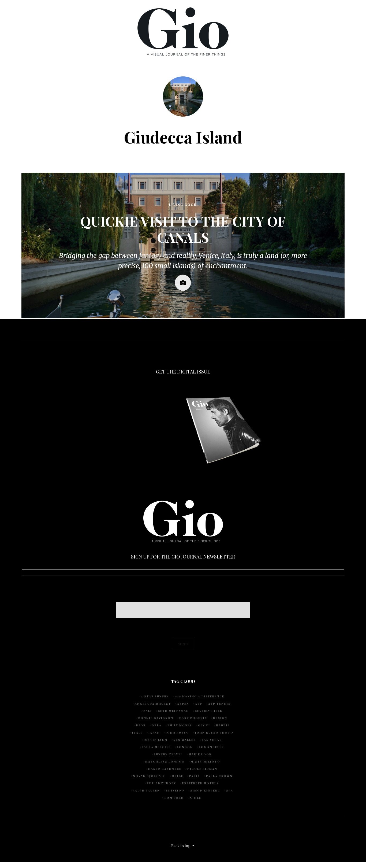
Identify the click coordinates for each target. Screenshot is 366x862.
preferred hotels (200, 783)
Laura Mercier (156, 747)
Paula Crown (219, 776)
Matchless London (165, 761)
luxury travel (168, 754)
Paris (194, 776)
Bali (147, 711)
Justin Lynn (155, 740)
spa (229, 790)
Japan (154, 732)
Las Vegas (212, 740)
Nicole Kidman (202, 769)
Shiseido (175, 790)
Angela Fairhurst (153, 703)
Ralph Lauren (146, 790)
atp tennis (219, 703)
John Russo (177, 732)
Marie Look (200, 754)
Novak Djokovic (149, 776)
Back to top (181, 845)
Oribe (177, 776)
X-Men (196, 798)
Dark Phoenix (193, 718)
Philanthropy (161, 783)
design (220, 718)
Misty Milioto (205, 761)
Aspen (183, 703)
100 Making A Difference (199, 696)
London (185, 747)
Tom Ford (174, 798)
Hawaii (222, 725)
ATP (198, 703)
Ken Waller (184, 740)
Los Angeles (211, 747)
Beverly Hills (208, 711)
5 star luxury (155, 696)
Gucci (204, 725)
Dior (141, 725)
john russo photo (214, 732)
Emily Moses (179, 725)
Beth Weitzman (173, 711)
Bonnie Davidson (155, 718)
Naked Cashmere (164, 769)
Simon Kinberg (205, 790)
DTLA (157, 725)
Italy (137, 732)
